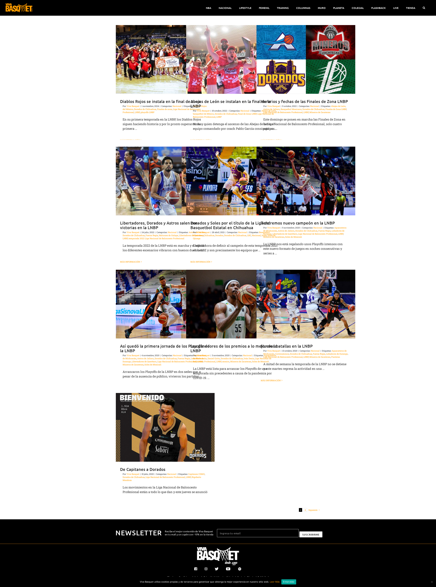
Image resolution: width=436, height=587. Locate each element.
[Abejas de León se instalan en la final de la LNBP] (235, 59)
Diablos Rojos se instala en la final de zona (160, 101)
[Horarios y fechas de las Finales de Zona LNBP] (305, 59)
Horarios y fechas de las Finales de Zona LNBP (304, 101)
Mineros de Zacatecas (319, 112)
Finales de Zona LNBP (335, 109)
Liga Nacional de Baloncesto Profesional (283, 112)
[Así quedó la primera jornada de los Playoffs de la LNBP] (165, 304)
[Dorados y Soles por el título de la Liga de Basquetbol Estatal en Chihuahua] (235, 181)
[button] (424, 8)
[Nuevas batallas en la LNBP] (305, 304)
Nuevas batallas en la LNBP (287, 346)
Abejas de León (338, 106)
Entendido (288, 581)
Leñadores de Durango (337, 353)
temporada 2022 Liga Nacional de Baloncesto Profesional (156, 238)
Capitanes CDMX (196, 474)
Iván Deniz (249, 358)
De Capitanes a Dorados (142, 469)
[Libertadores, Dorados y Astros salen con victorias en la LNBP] (165, 181)
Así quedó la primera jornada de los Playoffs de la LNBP (164, 348)
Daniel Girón (214, 358)
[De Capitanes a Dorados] (165, 427)
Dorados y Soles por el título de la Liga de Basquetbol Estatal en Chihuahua (229, 225)
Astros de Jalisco (271, 109)
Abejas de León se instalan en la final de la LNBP (230, 104)
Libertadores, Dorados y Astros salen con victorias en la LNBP (159, 225)
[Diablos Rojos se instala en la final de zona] (165, 59)
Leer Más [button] (275, 581)
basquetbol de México (203, 113)
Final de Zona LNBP (247, 113)
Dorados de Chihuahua (145, 109)
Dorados (219, 235)
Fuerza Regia (152, 235)
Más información (130, 261)
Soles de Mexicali (293, 236)
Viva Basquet (133, 106)
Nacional (177, 106)
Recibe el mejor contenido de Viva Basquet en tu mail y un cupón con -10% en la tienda (189, 533)
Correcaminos (282, 353)
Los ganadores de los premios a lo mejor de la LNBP (233, 348)
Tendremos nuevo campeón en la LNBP (298, 223)
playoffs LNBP (147, 112)
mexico (225, 361)
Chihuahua (209, 235)
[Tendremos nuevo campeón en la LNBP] (305, 181)
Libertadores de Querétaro (284, 233)
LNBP (137, 112)
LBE (249, 235)
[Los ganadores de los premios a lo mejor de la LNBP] (235, 304)
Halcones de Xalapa (168, 235)
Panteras (335, 356)
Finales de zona (164, 109)
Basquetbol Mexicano (291, 109)
